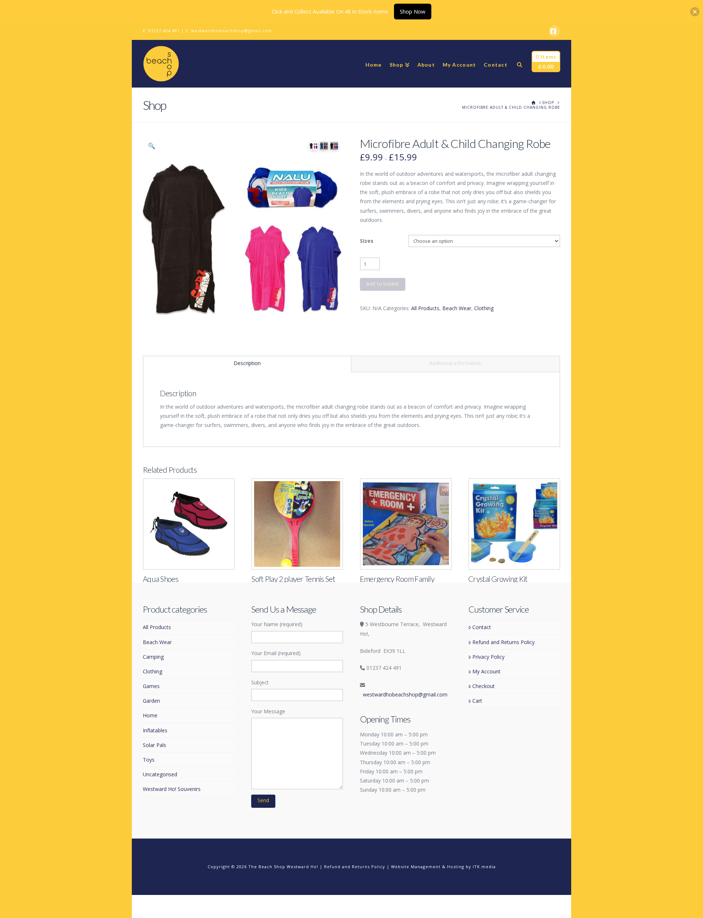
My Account (486, 671)
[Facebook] (554, 31)
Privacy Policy (488, 656)
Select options (190, 556)
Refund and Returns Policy (503, 642)
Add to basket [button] (300, 556)
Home (150, 715)
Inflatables (155, 730)
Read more (514, 556)
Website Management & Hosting (427, 866)
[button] (151, 146)
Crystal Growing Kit (498, 579)
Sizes (366, 240)
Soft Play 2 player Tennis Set (293, 579)
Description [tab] (247, 363)
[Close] (694, 11)
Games (151, 686)
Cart (477, 700)
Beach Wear (456, 308)
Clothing (484, 308)
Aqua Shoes (160, 579)
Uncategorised (160, 774)
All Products (425, 308)
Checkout (483, 686)
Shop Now (412, 11)
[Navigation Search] (519, 64)
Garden (151, 700)
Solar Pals (154, 745)
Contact (481, 627)
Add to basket (382, 283)
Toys (149, 759)
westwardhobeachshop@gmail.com (231, 30)
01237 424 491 (164, 30)
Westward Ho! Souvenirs (172, 788)
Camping (153, 656)
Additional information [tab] (455, 363)
